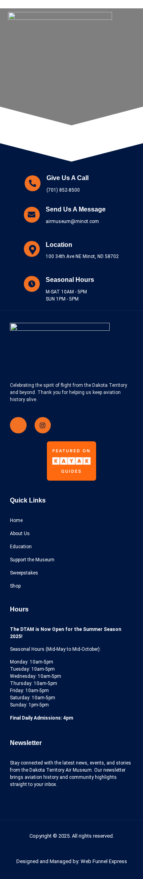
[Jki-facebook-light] (18, 425)
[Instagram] (43, 425)
